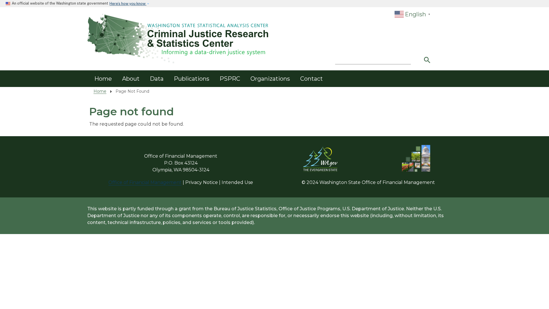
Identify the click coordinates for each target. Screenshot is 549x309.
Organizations (270, 78)
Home (103, 78)
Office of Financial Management (145, 182)
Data (157, 78)
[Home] (178, 38)
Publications (191, 78)
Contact (311, 78)
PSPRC (230, 78)
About (131, 78)
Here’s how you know (128, 3)
